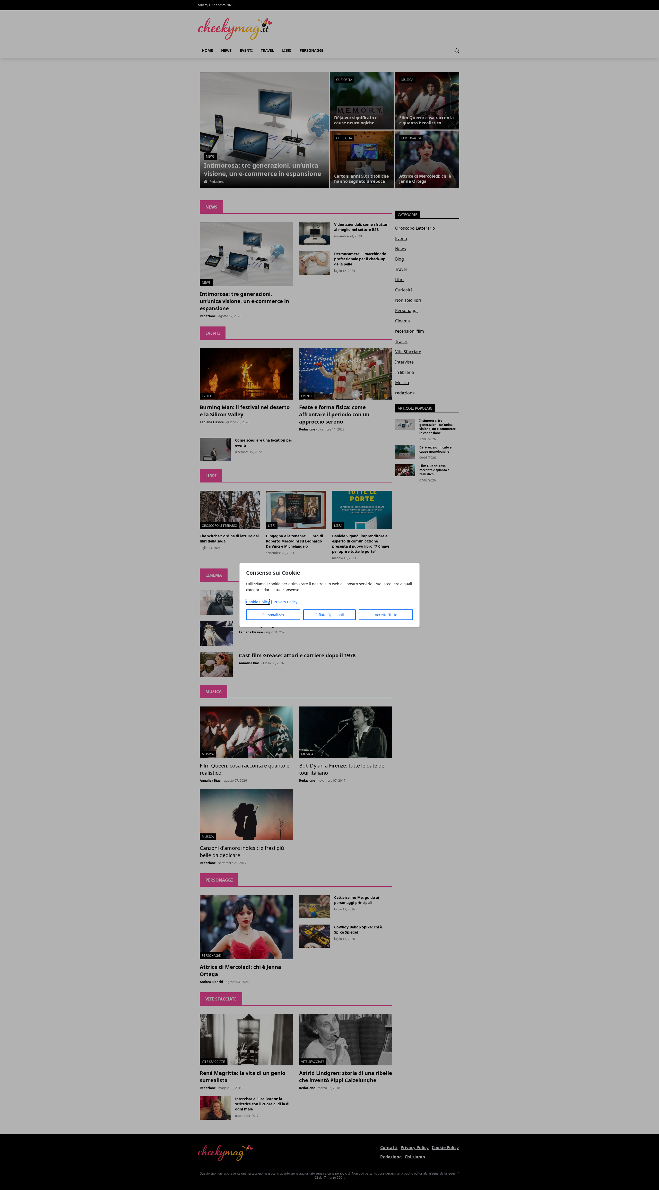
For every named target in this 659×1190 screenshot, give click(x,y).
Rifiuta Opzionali (329, 614)
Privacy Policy (285, 601)
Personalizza (273, 614)
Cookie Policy (258, 601)
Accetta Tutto (386, 614)
